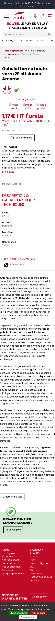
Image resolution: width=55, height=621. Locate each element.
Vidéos (33, 556)
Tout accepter (19, 613)
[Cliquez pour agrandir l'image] (28, 99)
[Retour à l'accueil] (15, 15)
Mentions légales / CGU (40, 565)
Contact (34, 580)
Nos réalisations (45, 40)
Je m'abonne (39, 596)
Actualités (35, 553)
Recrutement (9, 570)
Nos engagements (12, 566)
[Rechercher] (49, 34)
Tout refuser (38, 613)
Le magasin (8, 553)
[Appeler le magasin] (35, 16)
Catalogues (36, 549)
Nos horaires (27, 40)
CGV (32, 560)
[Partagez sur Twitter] (23, 147)
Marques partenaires (13, 573)
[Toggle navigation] (6, 16)
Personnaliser (28, 617)
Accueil (6, 549)
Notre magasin (9, 40)
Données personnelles (37, 572)
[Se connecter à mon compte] (42, 16)
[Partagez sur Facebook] (18, 147)
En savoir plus (13, 529)
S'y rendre (7, 556)
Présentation (9, 563)
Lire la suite (8, 171)
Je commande (23, 137)
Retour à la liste (13, 496)
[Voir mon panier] (49, 16)
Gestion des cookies (41, 577)
